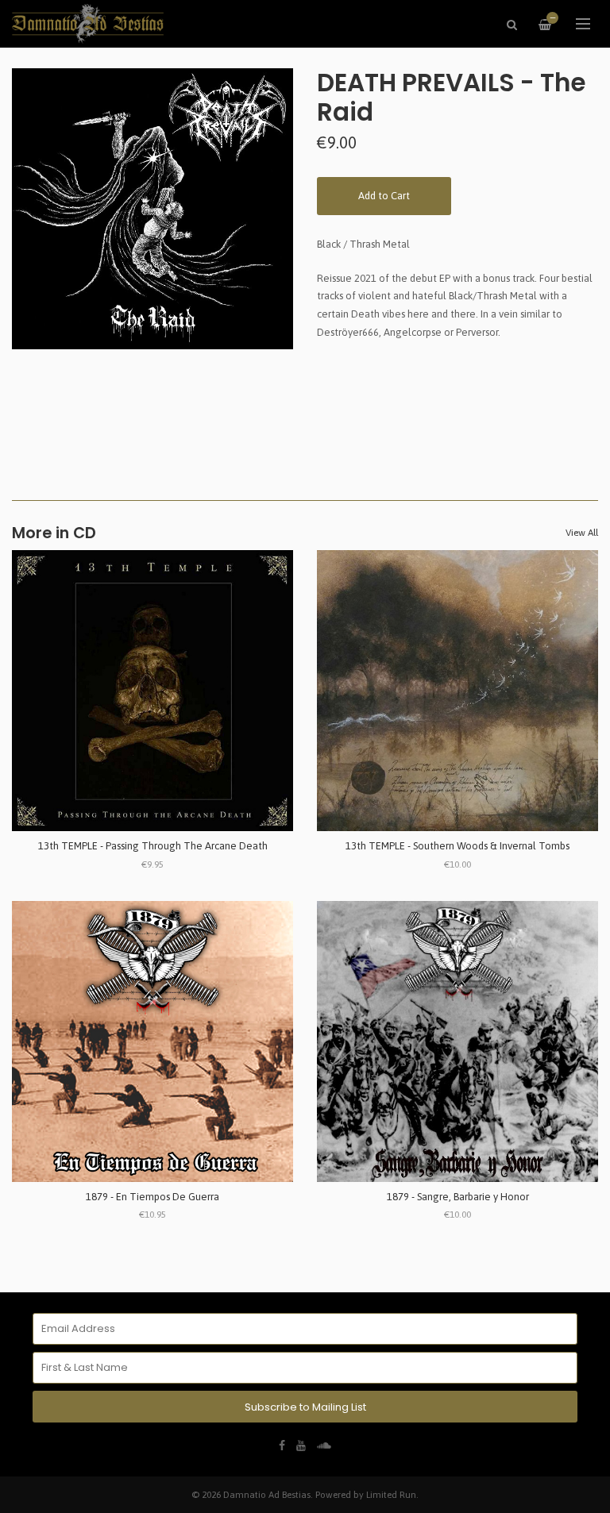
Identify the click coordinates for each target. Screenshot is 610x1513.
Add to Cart (384, 196)
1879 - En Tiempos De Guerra (152, 1197)
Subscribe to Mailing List (305, 1407)
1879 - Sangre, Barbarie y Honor (458, 1197)
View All (582, 532)
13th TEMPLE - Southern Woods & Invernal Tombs (457, 846)
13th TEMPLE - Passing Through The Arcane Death (153, 846)
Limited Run (391, 1494)
